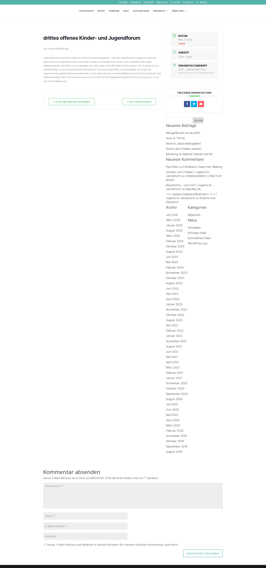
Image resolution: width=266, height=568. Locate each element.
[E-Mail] (201, 104)
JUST (126, 11)
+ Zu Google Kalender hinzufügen (71, 101)
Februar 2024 (175, 267)
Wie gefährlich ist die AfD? (183, 133)
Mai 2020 (172, 414)
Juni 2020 (172, 409)
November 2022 (176, 309)
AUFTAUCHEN (141, 11)
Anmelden (194, 227)
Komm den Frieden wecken (184, 148)
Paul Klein (172, 166)
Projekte (159, 11)
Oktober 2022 (175, 314)
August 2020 (174, 399)
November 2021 (176, 341)
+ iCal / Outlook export (139, 101)
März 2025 (173, 235)
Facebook (149, 2)
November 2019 (176, 435)
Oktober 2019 (175, 441)
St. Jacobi (175, 2)
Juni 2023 (172, 288)
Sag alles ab (193, 189)
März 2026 (173, 220)
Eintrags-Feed (197, 232)
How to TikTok (175, 138)
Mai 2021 (172, 357)
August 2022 (174, 320)
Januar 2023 (174, 304)
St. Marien (188, 2)
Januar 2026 (174, 225)
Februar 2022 (174, 330)
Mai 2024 (172, 262)
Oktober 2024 (175, 246)
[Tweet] (194, 104)
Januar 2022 (174, 335)
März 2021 (173, 367)
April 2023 (172, 299)
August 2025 (174, 230)
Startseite (86, 11)
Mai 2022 (172, 325)
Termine (114, 11)
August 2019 (174, 451)
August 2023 (174, 283)
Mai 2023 (172, 293)
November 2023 (176, 272)
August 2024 (174, 251)
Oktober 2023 (175, 278)
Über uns (178, 11)
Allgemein (194, 214)
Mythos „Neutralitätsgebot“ (184, 143)
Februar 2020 (174, 430)
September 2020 (177, 393)
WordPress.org (197, 243)
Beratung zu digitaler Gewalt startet (189, 154)
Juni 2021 (172, 351)
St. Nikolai (201, 2)
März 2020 (173, 425)
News (101, 11)
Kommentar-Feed (199, 238)
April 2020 (172, 420)
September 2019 (176, 446)
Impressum (162, 2)
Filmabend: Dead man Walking (202, 166)
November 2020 (176, 383)
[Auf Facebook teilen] (187, 104)
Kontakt (123, 2)
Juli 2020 (172, 404)
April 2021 (172, 362)
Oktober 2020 (175, 388)
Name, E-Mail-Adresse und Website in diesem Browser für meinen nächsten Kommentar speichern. (112, 544)
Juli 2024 (172, 256)
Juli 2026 (172, 214)
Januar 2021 (174, 378)
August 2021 (174, 346)
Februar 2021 (174, 372)
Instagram (135, 2)
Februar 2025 (174, 241)
